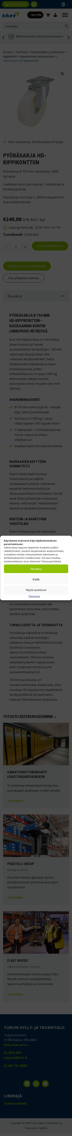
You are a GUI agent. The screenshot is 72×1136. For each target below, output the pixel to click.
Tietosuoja (34, 596)
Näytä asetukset (36, 589)
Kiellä (36, 579)
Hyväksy (36, 568)
